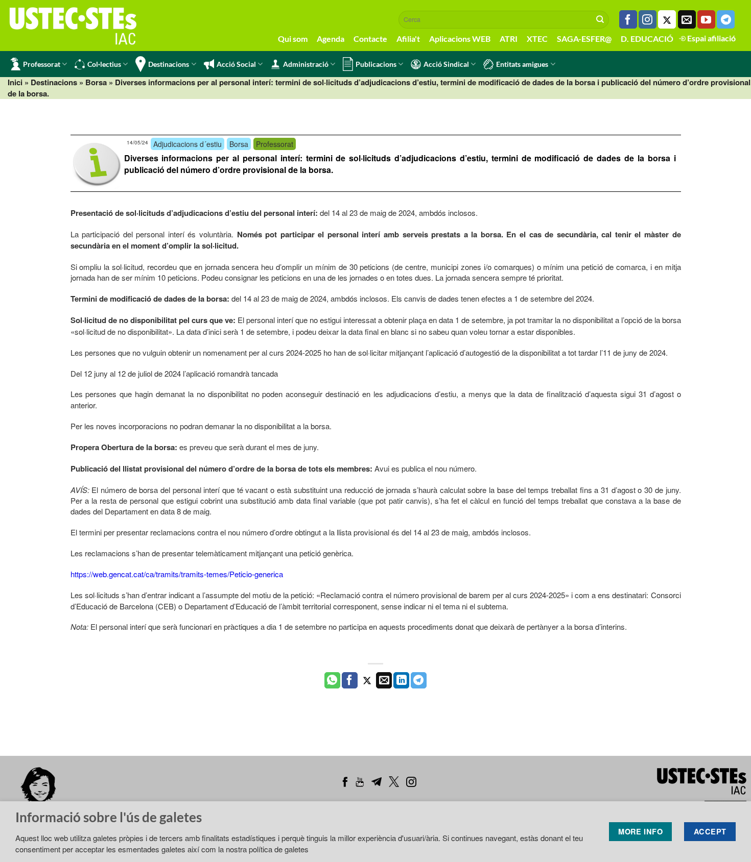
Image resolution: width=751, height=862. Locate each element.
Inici (15, 82)
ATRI (509, 38)
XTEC (537, 38)
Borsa (96, 82)
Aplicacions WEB (459, 38)
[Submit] (600, 19)
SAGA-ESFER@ (584, 38)
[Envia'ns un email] (687, 19)
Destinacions (168, 64)
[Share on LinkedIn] (401, 680)
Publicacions (376, 64)
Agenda (330, 38)
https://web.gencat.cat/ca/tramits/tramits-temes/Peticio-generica (177, 574)
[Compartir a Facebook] (350, 680)
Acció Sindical (446, 64)
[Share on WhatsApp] (332, 680)
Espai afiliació (711, 38)
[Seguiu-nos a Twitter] (667, 19)
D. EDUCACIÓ (647, 38)
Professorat (41, 64)
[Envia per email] (384, 680)
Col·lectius (104, 64)
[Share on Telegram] (419, 680)
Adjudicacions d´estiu (187, 144)
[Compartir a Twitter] (367, 680)
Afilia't (408, 38)
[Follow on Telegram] (726, 19)
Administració (305, 64)
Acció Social (236, 64)
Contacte (370, 38)
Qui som (293, 38)
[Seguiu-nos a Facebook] (628, 19)
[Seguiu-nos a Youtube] (706, 19)
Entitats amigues (522, 64)
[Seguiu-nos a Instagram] (647, 19)
